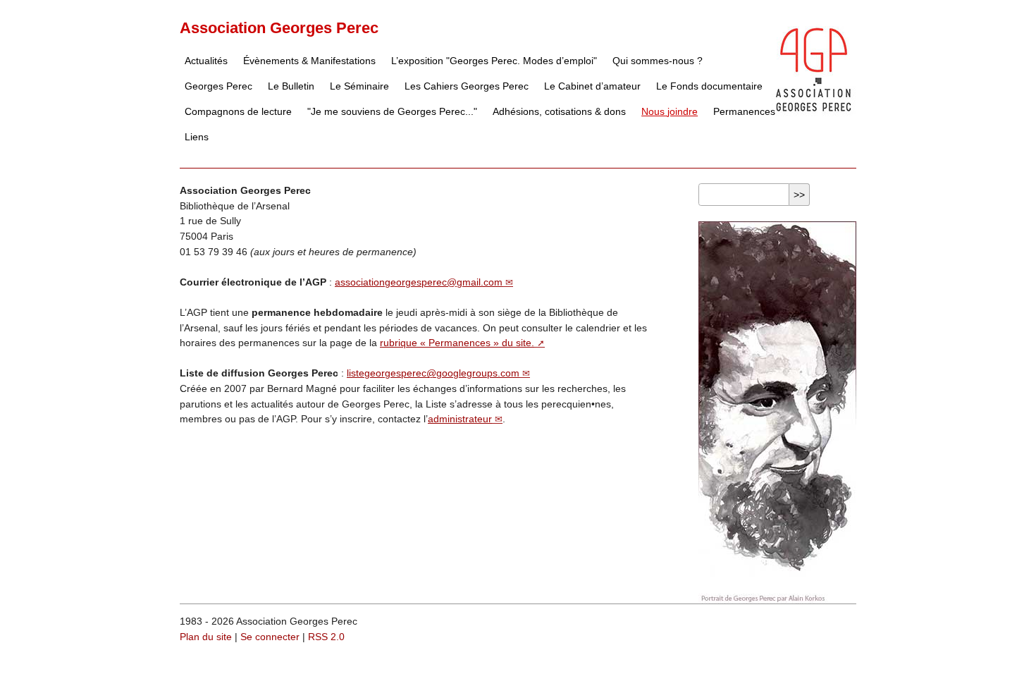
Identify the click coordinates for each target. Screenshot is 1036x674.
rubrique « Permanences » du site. (457, 342)
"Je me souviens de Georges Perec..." (392, 111)
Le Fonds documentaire (709, 86)
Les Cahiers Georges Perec (467, 86)
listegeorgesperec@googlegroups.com (433, 373)
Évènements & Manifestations (309, 60)
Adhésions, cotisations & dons (559, 111)
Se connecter (270, 636)
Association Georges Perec (279, 28)
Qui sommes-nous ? (657, 60)
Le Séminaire (359, 86)
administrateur (460, 418)
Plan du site (206, 636)
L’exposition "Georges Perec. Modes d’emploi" (494, 60)
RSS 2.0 (326, 636)
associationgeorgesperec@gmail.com (418, 282)
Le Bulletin (291, 86)
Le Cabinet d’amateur (592, 86)
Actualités (206, 60)
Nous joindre (669, 111)
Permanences (744, 111)
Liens (197, 136)
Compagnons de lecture (238, 111)
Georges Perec (218, 86)
